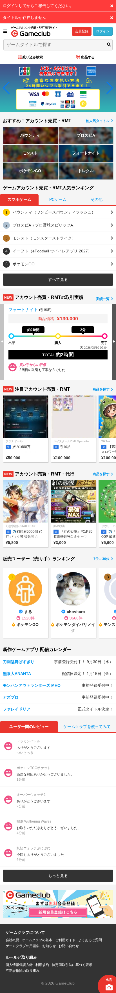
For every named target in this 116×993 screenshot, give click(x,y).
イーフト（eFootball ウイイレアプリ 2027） (52, 251)
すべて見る (58, 279)
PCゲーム (57, 199)
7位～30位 (101, 559)
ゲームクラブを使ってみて (87, 726)
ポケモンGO (30, 170)
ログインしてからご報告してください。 (38, 5)
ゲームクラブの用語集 (22, 946)
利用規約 (42, 965)
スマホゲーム (19, 199)
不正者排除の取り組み (22, 971)
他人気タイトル (98, 121)
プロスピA (86, 135)
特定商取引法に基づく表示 (72, 965)
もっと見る (58, 875)
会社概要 (12, 940)
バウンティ (30, 135)
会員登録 (81, 31)
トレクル (86, 170)
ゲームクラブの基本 (37, 940)
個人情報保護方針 (19, 965)
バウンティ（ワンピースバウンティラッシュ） (54, 212)
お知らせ (49, 946)
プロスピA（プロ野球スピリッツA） (45, 225)
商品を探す (101, 389)
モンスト (30, 153)
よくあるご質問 (90, 940)
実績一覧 (103, 299)
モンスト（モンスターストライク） (44, 238)
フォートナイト (86, 153)
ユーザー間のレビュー (29, 726)
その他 (96, 199)
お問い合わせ (69, 946)
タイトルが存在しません (24, 17)
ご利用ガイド (65, 940)
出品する (88, 57)
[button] (6, 88)
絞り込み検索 (33, 57)
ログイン (103, 31)
